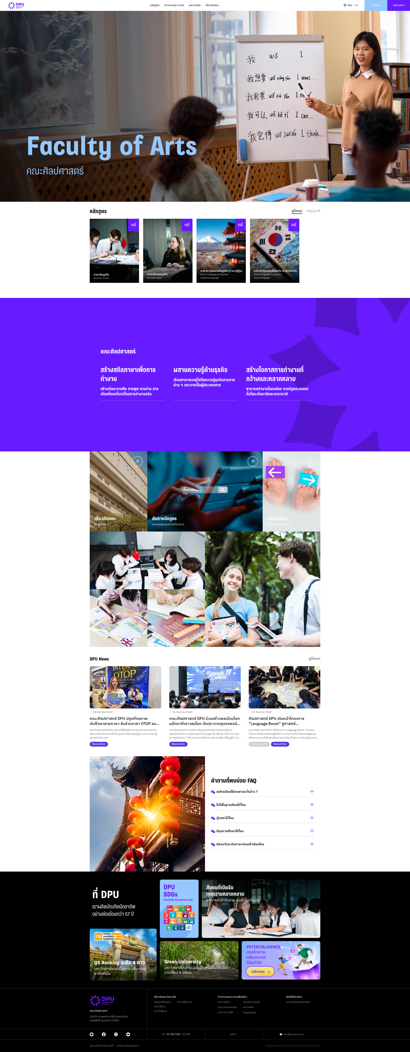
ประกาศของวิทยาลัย (227, 1007)
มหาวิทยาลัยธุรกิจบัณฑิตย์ (298, 1002)
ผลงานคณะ (248, 1007)
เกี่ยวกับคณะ (212, 5)
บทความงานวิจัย (225, 1012)
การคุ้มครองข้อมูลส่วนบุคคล (128, 1046)
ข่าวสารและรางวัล (174, 5)
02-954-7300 (173, 1034)
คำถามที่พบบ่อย (184, 1002)
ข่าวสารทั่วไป (224, 1002)
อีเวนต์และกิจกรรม (251, 1002)
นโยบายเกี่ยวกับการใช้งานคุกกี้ (101, 1046)
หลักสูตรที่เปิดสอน (162, 1002)
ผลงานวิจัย (195, 5)
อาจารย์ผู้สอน (160, 1011)
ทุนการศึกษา (160, 1006)
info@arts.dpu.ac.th (293, 1034)
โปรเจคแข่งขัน (249, 1013)
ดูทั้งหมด (314, 659)
